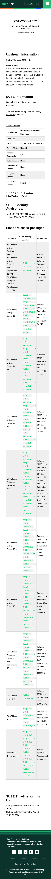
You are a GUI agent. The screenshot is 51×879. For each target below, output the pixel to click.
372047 (29, 192)
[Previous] (20, 33)
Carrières (10, 839)
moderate (10, 114)
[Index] (27, 33)
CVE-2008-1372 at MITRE (18, 60)
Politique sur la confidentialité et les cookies (22, 872)
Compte (30, 4)
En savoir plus (35, 841)
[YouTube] (14, 852)
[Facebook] (20, 852)
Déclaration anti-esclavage (18, 841)
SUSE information (19, 96)
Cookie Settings (39, 870)
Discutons (11, 846)
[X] (25, 852)
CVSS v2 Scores (13, 126)
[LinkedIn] (31, 852)
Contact (40, 844)
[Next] (32, 33)
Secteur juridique (23, 839)
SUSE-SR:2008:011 (18, 214)
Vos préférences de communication (21, 844)
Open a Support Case (28, 864)
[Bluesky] (37, 852)
